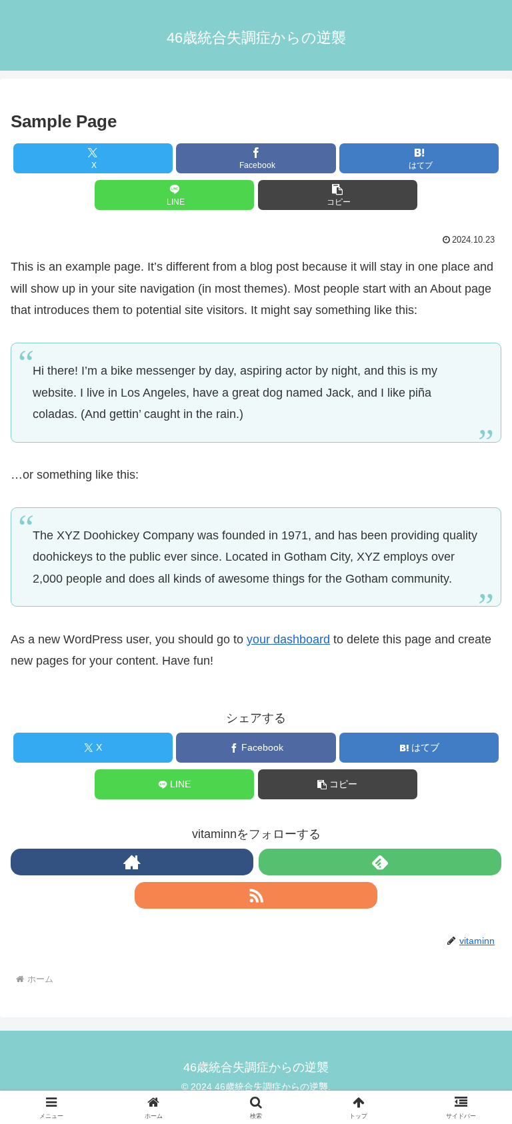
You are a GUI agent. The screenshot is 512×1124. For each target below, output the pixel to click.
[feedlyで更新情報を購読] (380, 862)
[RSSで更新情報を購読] (256, 895)
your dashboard (288, 639)
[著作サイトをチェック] (132, 862)
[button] (337, 195)
